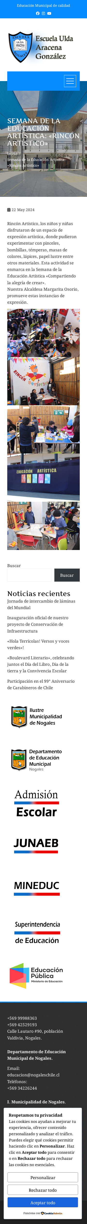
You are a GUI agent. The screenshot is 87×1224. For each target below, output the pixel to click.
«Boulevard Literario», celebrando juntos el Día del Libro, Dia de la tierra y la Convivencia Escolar (40, 663)
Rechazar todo (43, 1190)
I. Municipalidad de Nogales (36, 1101)
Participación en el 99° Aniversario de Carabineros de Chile (41, 684)
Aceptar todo (42, 1202)
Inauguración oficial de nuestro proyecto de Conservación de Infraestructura (37, 623)
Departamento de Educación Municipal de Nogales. (36, 1054)
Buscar (14, 565)
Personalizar (42, 1177)
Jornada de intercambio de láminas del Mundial (41, 604)
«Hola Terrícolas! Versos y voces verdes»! (38, 644)
